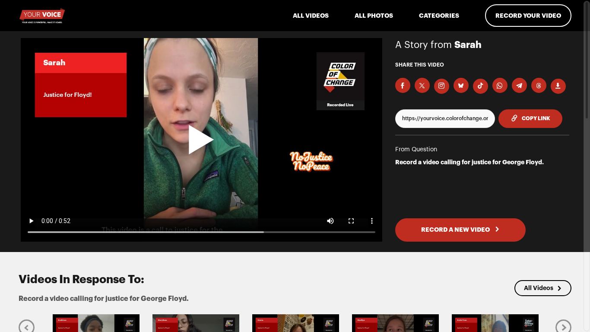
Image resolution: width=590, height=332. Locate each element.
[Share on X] (422, 85)
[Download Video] (558, 86)
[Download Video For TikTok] (480, 86)
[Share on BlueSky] (461, 85)
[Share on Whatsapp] (500, 85)
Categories (439, 16)
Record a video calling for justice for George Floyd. (469, 162)
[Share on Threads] (538, 85)
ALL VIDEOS (311, 16)
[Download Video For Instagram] (441, 86)
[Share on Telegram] (519, 85)
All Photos (374, 16)
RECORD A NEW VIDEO (456, 230)
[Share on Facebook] (402, 85)
